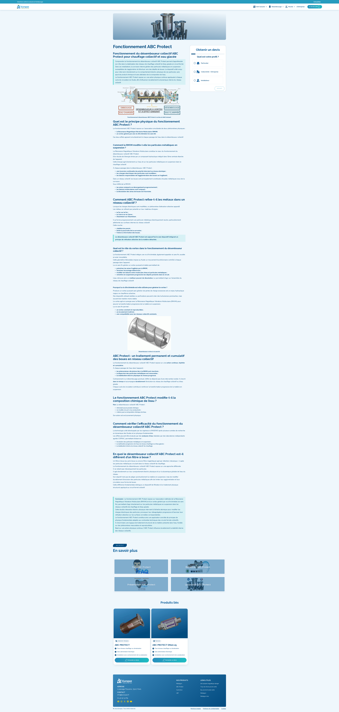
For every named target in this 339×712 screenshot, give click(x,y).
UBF (177, 693)
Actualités (317, 2)
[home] (23, 7)
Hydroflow (179, 690)
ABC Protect (179, 686)
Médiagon (179, 683)
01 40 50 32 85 (122, 698)
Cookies (223, 708)
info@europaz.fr (123, 695)
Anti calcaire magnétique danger (209, 683)
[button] (260, 7)
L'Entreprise (301, 7)
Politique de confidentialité (211, 708)
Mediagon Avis (204, 696)
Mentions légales (196, 708)
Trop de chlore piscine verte (208, 686)
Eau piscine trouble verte (207, 690)
